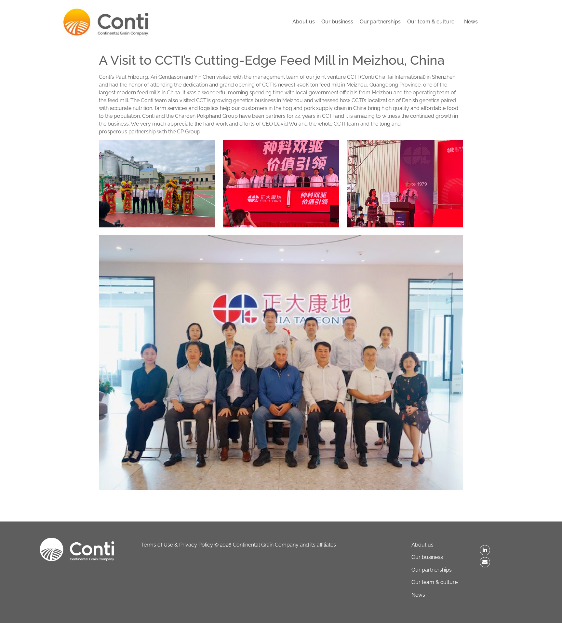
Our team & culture (430, 22)
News (471, 22)
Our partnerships (380, 22)
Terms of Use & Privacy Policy (177, 545)
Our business (337, 22)
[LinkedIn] (485, 550)
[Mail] (485, 562)
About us (303, 22)
